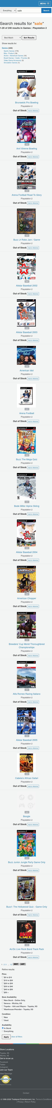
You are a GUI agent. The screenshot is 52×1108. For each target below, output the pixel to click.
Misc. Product (9, 53)
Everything (8, 1031)
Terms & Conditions (43, 1099)
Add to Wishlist (33, 111)
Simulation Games (11, 62)
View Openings (6, 1073)
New (6, 1017)
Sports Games (9, 51)
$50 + (6, 992)
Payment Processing (5, 1084)
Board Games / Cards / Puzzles (16, 58)
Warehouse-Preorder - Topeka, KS (18, 1009)
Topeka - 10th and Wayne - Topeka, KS (20, 1006)
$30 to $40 (8, 986)
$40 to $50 (8, 989)
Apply (6, 1037)
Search (46, 10)
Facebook (4, 1062)
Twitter (2, 1064)
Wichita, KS (4, 1055)
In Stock (7, 1028)
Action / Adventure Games (14, 55)
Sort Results (29, 37)
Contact (26, 1093)
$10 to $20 (8, 980)
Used (6, 1020)
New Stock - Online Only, (14, 1000)
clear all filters (16, 1036)
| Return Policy (29, 1101)
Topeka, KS (4, 1053)
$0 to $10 (8, 977)
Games (5, 48)
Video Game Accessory (13, 60)
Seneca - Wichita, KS (13, 1003)
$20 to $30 (8, 983)
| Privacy (20, 1101)
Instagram (4, 1067)
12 (11, 964)
